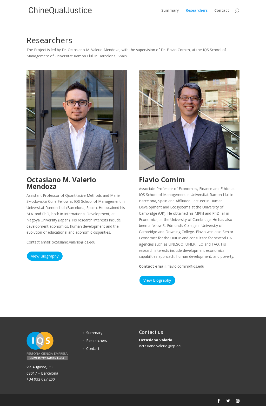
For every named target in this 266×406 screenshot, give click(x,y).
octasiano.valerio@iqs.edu (161, 345)
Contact (221, 11)
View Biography (45, 256)
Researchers (197, 11)
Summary (170, 11)
